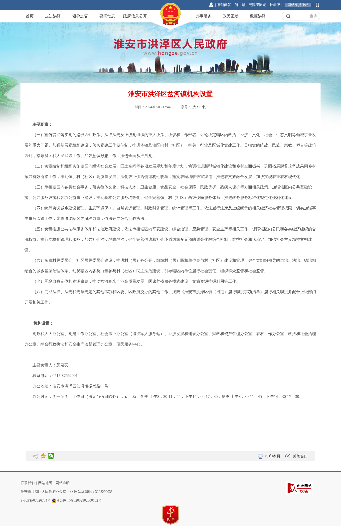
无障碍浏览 (257, 5)
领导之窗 (80, 16)
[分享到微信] (51, 456)
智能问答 (224, 5)
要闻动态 (107, 16)
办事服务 (203, 16)
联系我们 (28, 483)
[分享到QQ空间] (43, 456)
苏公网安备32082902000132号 (79, 500)
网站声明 (63, 483)
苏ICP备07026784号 (36, 500)
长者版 (275, 5)
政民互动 (231, 16)
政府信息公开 (135, 16)
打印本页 (272, 456)
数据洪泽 (258, 16)
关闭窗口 (300, 456)
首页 (30, 16)
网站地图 (45, 483)
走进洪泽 (53, 16)
